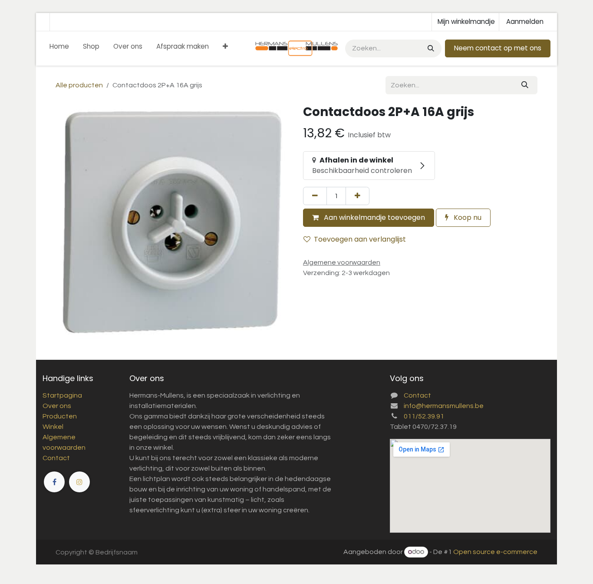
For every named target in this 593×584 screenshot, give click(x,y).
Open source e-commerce (495, 551)
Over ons (57, 405)
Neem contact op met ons (497, 48)
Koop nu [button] (466, 217)
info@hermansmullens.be (444, 405)
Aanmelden (525, 21)
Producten (60, 416)
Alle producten (79, 85)
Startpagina (62, 395)
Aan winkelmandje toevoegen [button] (373, 217)
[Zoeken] (429, 48)
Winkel (53, 426)
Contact (56, 458)
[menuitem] (59, 48)
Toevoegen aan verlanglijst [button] (360, 239)
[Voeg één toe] (357, 196)
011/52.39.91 (424, 416)
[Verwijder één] (315, 196)
